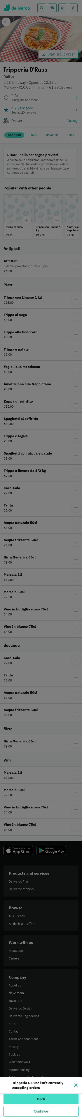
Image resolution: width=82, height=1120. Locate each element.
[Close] (76, 1085)
